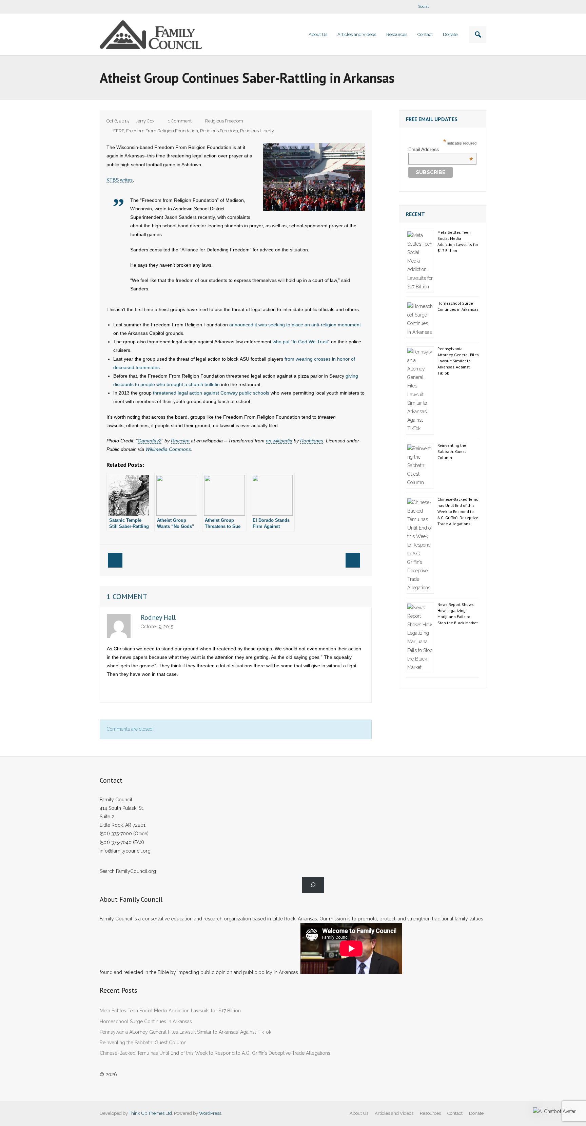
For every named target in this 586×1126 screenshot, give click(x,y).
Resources (430, 1113)
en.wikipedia (279, 440)
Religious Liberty (257, 130)
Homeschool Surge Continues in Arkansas (457, 306)
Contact (455, 1113)
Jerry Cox (145, 120)
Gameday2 (149, 440)
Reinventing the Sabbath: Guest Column (451, 451)
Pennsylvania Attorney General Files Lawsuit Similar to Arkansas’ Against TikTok (458, 361)
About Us (359, 1113)
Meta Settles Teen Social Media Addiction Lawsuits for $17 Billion (457, 241)
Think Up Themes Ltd (150, 1113)
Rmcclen (180, 440)
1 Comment (180, 120)
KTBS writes (119, 180)
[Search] (313, 885)
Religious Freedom (224, 120)
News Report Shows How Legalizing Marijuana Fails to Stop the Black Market (457, 613)
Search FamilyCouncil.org (128, 871)
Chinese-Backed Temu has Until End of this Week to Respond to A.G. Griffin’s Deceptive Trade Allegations (457, 511)
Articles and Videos (394, 1113)
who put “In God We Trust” (301, 341)
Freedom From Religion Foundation (162, 130)
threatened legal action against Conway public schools (211, 393)
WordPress (210, 1113)
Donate (476, 1113)
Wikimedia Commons (168, 449)
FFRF (118, 130)
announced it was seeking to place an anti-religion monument (295, 324)
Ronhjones (311, 440)
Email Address (440, 149)
